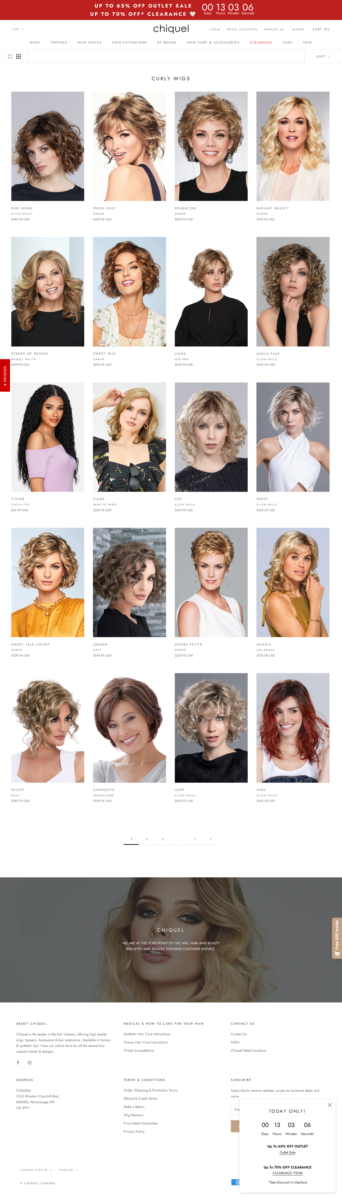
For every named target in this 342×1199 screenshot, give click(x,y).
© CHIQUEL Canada (37, 1183)
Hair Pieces (90, 42)
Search (298, 29)
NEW (307, 42)
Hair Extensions (129, 42)
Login (215, 29)
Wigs (35, 42)
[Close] (329, 1105)
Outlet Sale (287, 1152)
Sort (321, 56)
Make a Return (134, 1106)
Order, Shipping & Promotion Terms (151, 1090)
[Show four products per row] (18, 56)
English (66, 1170)
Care (288, 42)
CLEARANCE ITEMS (288, 1172)
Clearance (261, 42)
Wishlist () (274, 29)
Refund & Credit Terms (140, 1098)
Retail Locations (242, 29)
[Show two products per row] (10, 56)
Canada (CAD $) (34, 1170)
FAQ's (235, 1042)
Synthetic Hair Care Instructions (147, 1033)
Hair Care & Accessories (213, 42)
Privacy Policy (134, 1131)
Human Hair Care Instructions (145, 1042)
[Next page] (210, 839)
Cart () (321, 29)
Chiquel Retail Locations (248, 1050)
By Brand (167, 42)
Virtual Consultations (139, 1050)
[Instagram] (29, 1062)
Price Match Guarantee (140, 1123)
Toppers (59, 42)
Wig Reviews (133, 1114)
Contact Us (239, 1033)
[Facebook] (18, 1062)
